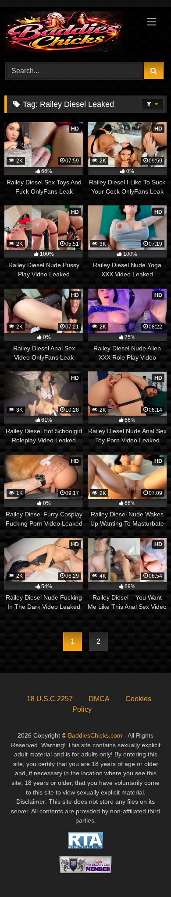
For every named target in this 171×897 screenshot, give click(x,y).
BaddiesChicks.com (95, 735)
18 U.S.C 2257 (50, 699)
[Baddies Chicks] (70, 33)
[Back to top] (143, 870)
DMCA (99, 699)
